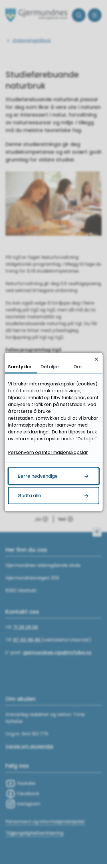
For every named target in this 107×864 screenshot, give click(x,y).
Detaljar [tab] (50, 366)
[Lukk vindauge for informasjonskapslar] (96, 359)
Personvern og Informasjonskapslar (48, 452)
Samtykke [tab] (19, 366)
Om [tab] (77, 366)
